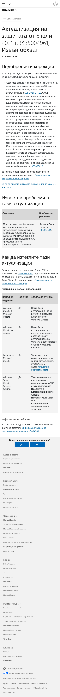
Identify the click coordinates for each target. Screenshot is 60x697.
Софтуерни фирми (9, 634)
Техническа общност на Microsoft (14, 621)
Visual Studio (7, 639)
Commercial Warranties (11, 507)
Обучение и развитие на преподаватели (17, 542)
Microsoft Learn (8, 612)
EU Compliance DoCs (40, 688)
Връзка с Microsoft (9, 684)
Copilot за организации (11, 459)
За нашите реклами (24, 688)
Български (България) (15, 669)
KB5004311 (45, 229)
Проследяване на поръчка (12, 498)
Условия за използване (39, 684)
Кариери (6, 652)
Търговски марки (9, 688)
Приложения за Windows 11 (13, 472)
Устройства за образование (13, 524)
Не (37, 444)
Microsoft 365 (8, 468)
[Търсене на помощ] (9, 3)
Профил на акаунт (9, 485)
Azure (5, 573)
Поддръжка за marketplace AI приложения (18, 617)
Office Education (8, 538)
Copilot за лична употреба (12, 463)
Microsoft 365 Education (11, 533)
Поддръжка (8, 9)
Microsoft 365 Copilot (10, 591)
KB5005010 (37, 166)
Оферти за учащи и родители (13, 547)
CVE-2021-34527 (32, 92)
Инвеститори (7, 661)
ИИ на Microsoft (9, 564)
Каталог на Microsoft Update (40, 368)
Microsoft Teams (9, 595)
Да (21, 444)
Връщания (7, 494)
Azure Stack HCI (25, 273)
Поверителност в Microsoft (12, 656)
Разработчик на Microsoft (12, 608)
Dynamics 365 (8, 577)
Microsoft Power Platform (12, 630)
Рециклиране (8, 503)
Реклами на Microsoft (10, 586)
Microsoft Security (9, 568)
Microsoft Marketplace (11, 626)
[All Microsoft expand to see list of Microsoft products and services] (3, 3)
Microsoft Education (10, 520)
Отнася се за (10, 56)
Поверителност (23, 684)
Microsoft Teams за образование (14, 529)
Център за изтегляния (11, 489)
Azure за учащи (8, 551)
